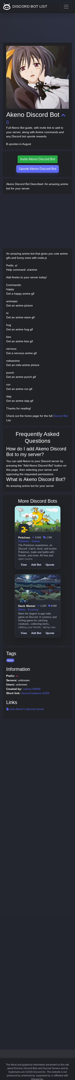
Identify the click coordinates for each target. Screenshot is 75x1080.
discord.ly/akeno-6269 (35, 693)
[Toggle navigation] (66, 7)
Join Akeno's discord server (26, 709)
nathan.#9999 (31, 689)
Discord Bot (60, 415)
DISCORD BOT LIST (29, 6)
